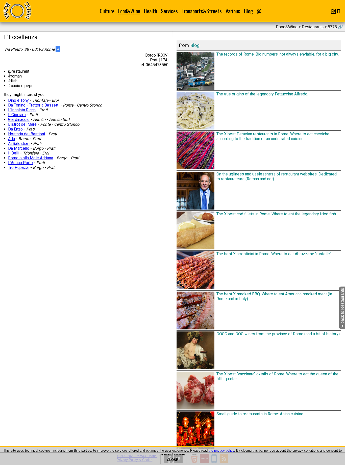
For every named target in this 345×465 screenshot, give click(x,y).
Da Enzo (15, 129)
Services (169, 11)
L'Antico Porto (20, 162)
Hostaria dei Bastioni (26, 134)
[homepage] (17, 11)
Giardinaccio (19, 119)
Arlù (11, 138)
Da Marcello (18, 148)
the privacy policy (221, 450)
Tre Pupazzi (18, 167)
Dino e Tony (18, 100)
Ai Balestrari (19, 143)
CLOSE (172, 460)
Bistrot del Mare (22, 124)
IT (338, 11)
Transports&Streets (202, 11)
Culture (107, 11)
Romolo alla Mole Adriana (30, 158)
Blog (248, 11)
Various (233, 11)
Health (150, 11)
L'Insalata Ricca (22, 110)
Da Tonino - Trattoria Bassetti (33, 105)
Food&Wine (129, 11)
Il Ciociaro (17, 114)
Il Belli (13, 153)
